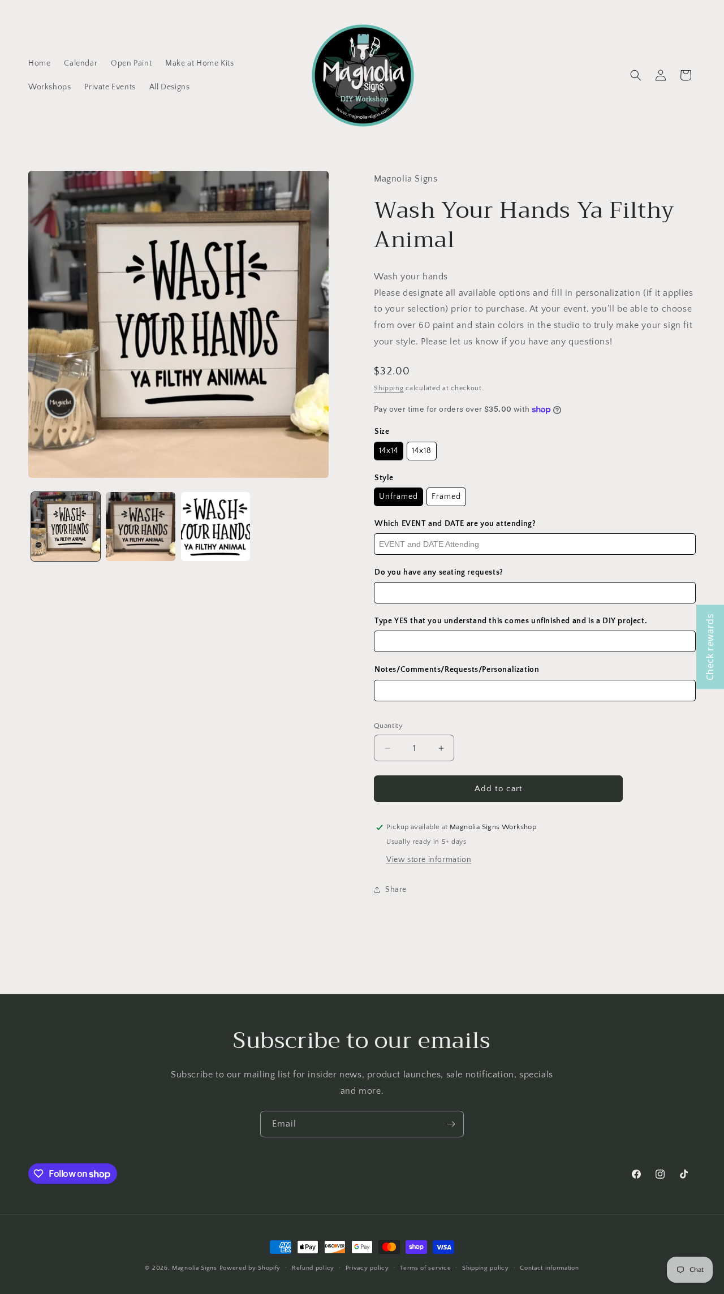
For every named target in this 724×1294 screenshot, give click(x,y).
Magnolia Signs (194, 1268)
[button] (635, 75)
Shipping (389, 388)
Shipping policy (485, 1268)
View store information (428, 859)
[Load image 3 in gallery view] (215, 526)
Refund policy (313, 1268)
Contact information (549, 1268)
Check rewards (710, 647)
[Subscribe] (450, 1124)
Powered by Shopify (250, 1268)
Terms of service (425, 1268)
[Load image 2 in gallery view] (140, 526)
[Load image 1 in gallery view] (65, 526)
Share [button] (396, 889)
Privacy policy (367, 1268)
